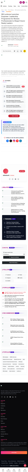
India (24, 359)
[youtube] (15, 179)
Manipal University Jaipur (7, 359)
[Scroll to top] (25, 465)
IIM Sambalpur (5, 357)
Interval (4, 368)
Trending (10, 6)
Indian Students (12, 371)
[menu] (2, 2)
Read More (14, 116)
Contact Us (3, 431)
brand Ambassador (20, 368)
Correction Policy (4, 463)
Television (3, 423)
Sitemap (15, 463)
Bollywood (3, 403)
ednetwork (6, 175)
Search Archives (14, 257)
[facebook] (10, 179)
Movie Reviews (4, 418)
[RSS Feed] (18, 179)
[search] (26, 2)
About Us (3, 429)
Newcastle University (7, 364)
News (15, 6)
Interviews (3, 416)
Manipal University (17, 359)
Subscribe (14, 452)
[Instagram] (14, 141)
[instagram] (12, 179)
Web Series (3, 410)
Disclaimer (11, 463)
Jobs (19, 6)
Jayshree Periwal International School (10, 361)
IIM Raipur (20, 361)
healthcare (19, 371)
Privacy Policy (4, 461)
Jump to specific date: (8, 252)
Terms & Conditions (22, 463)
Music (2, 421)
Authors (2, 436)
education (22, 366)
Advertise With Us (4, 434)
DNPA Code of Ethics (14, 465)
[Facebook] (7, 141)
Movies (2, 408)
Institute (5, 6)
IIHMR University (13, 357)
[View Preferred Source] (21, 51)
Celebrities (3, 405)
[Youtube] (17, 141)
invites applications (11, 368)
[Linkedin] (20, 141)
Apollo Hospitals (11, 366)
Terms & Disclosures (12, 461)
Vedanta (17, 366)
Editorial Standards (20, 461)
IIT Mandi (4, 366)
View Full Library (14, 262)
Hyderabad (15, 364)
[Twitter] (10, 141)
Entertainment (21, 364)
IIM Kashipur (5, 371)
